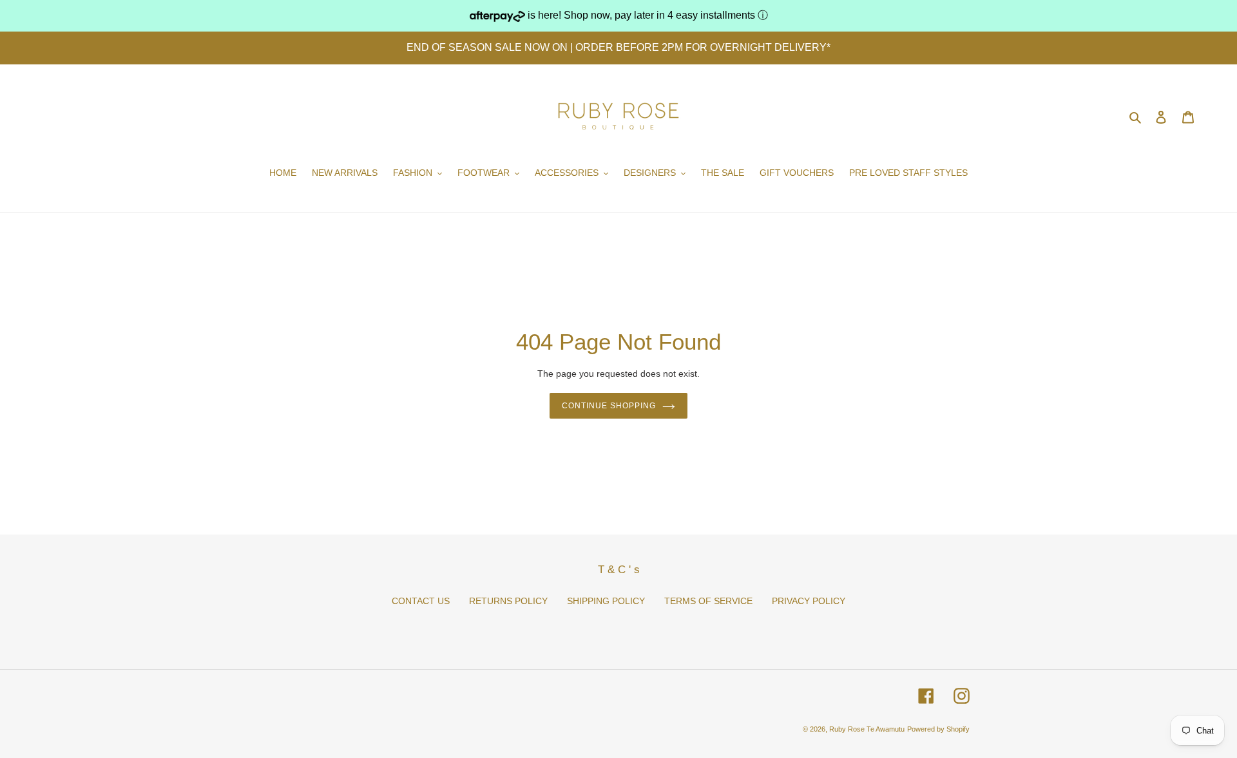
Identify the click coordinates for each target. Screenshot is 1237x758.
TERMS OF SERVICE (708, 601)
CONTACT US (421, 601)
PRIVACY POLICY (808, 601)
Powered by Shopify (938, 729)
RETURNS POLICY (508, 601)
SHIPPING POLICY (606, 601)
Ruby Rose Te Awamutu (867, 729)
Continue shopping (608, 405)
